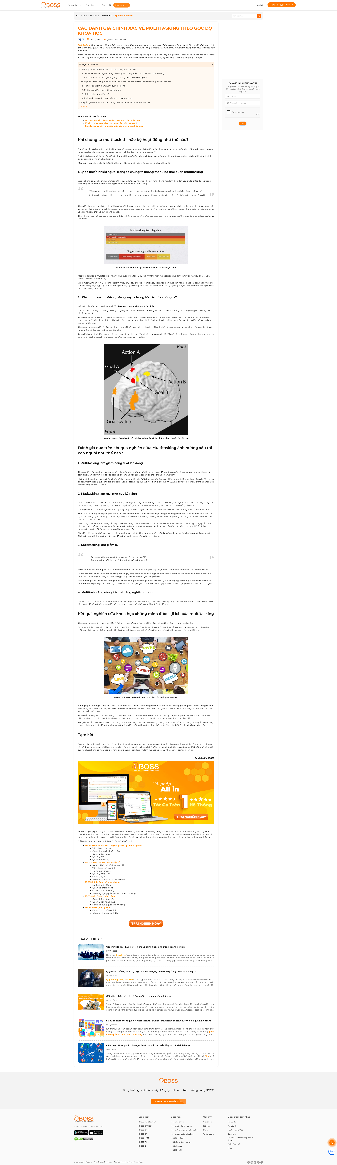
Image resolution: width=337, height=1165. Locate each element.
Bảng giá (106, 5)
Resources (120, 5)
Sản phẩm (73, 5)
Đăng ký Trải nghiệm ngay (168, 1101)
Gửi (242, 123)
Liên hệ (259, 5)
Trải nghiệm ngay (280, 5)
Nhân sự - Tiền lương (101, 16)
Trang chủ (81, 16)
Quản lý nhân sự (124, 16)
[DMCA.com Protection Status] (84, 1140)
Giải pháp (90, 5)
